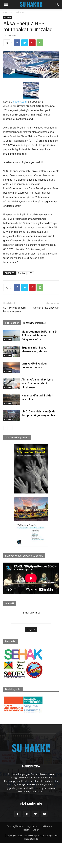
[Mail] (26, 814)
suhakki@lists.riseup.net (34, 788)
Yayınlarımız (32, 826)
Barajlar (21, 273)
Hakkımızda (46, 826)
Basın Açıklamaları (15, 826)
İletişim (26, 829)
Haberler (20, 12)
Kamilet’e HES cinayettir (46, 307)
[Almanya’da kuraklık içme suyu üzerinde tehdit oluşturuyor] (11, 383)
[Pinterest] (32, 42)
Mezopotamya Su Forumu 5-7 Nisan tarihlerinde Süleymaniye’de (39, 335)
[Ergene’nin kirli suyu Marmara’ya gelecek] (11, 351)
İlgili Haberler (12, 323)
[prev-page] (5, 428)
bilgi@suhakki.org (28, 784)
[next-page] (11, 428)
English (36, 829)
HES (30, 273)
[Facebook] (17, 42)
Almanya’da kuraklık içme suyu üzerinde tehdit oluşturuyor (37, 383)
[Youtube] (44, 814)
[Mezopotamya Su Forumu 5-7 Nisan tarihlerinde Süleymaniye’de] (11, 335)
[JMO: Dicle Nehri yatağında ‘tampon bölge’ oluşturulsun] (11, 415)
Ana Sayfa (7, 12)
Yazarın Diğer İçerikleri (34, 323)
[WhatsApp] (40, 42)
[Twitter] (24, 42)
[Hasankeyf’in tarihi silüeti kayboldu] (11, 399)
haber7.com (20, 101)
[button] (5, 4)
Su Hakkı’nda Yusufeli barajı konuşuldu (14, 309)
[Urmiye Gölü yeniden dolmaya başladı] (11, 367)
